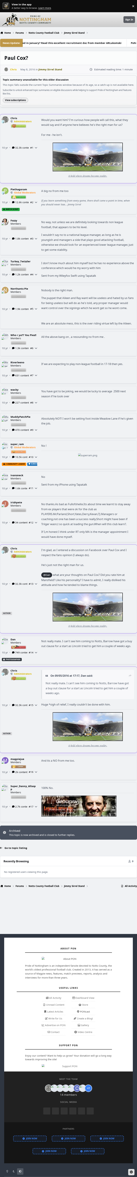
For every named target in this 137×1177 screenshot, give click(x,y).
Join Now (31, 1138)
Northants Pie (19, 288)
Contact (54, 1032)
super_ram (17, 444)
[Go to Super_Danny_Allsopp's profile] (5, 787)
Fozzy (14, 220)
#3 (31, 238)
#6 (31, 348)
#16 (31, 772)
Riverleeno (17, 362)
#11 (31, 488)
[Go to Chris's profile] (6, 69)
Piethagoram (19, 189)
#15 (31, 705)
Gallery (84, 1025)
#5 (31, 308)
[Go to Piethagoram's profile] (5, 190)
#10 (31, 457)
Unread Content (54, 1004)
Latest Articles (54, 1011)
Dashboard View (84, 997)
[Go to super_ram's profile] (5, 445)
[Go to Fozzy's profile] (5, 222)
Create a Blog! (84, 1018)
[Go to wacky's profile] (5, 391)
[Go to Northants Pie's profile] (5, 290)
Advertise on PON (54, 1025)
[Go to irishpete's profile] (5, 503)
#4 (31, 274)
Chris (14, 118)
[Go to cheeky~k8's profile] (54, 1088)
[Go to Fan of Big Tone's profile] (65, 1088)
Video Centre (84, 1032)
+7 (88, 1088)
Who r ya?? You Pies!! (23, 335)
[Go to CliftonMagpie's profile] (77, 1088)
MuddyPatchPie (20, 416)
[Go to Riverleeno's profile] (5, 363)
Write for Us (55, 1018)
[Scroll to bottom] (131, 1172)
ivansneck (17, 475)
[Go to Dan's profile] (5, 640)
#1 (31, 147)
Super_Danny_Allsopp (23, 788)
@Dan (46, 575)
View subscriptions (15, 100)
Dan (13, 639)
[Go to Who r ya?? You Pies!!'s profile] (5, 336)
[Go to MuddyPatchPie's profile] (5, 418)
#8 (31, 402)
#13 (31, 583)
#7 (31, 375)
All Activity (54, 997)
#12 (31, 522)
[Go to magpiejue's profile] (5, 760)
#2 (31, 202)
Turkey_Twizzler (21, 261)
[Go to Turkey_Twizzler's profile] (5, 262)
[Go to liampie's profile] (71, 1088)
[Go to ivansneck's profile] (5, 476)
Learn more (6, 6)
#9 (31, 429)
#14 (31, 652)
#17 (31, 806)
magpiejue (17, 758)
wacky (15, 389)
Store (84, 1004)
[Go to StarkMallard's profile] (82, 1088)
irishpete (16, 502)
